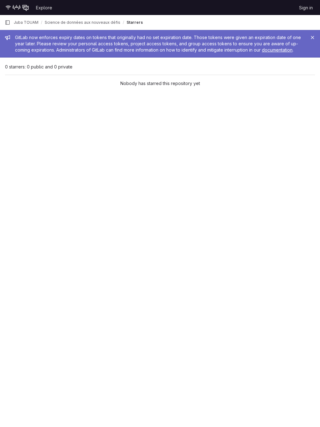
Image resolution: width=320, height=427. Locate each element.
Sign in (306, 7)
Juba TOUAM (26, 22)
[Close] (312, 37)
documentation (277, 50)
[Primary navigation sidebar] (7, 23)
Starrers (135, 22)
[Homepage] (17, 8)
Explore (44, 7)
